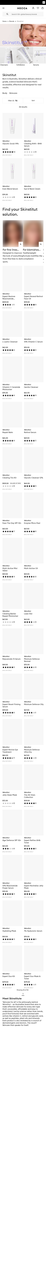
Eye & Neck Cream (32, 189)
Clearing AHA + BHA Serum (33, 144)
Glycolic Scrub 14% (10, 143)
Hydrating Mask (9, 931)
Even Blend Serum (10, 189)
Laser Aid (28, 614)
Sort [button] (33, 100)
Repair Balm (7, 432)
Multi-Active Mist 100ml (9, 569)
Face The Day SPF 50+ (11, 523)
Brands (11, 21)
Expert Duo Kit (8, 976)
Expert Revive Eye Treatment (10, 751)
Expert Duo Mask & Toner (32, 977)
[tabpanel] (23, 547)
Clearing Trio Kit (9, 478)
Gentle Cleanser (31, 387)
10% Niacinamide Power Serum (10, 886)
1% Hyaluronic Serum (33, 931)
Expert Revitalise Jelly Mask (33, 886)
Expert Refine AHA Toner (32, 841)
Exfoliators (21, 65)
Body (4, 93)
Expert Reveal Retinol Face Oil (33, 297)
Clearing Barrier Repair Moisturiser (10, 615)
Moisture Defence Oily (34, 704)
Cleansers (4, 65)
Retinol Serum (30, 432)
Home (4, 21)
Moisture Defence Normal (32, 660)
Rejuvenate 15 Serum (11, 659)
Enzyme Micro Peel (32, 523)
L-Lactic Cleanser (10, 342)
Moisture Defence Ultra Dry (32, 751)
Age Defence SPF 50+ (11, 840)
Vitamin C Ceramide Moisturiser (11, 388)
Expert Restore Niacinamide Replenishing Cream (11, 297)
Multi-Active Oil (31, 568)
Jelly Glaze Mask (9, 795)
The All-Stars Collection (29, 796)
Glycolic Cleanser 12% (33, 478)
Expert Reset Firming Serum (11, 705)
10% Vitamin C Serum (33, 342)
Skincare (13, 93)
